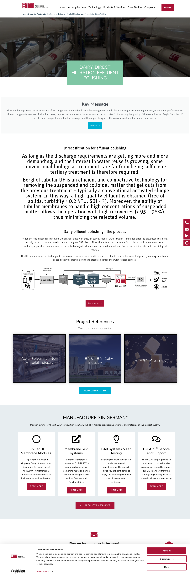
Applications (79, 7)
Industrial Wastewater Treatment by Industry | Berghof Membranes (55, 14)
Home (24, 14)
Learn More (95, 125)
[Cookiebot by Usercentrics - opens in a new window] (18, 572)
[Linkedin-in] (186, 236)
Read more (39, 369)
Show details (42, 571)
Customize (165, 559)
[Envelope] (186, 229)
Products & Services (114, 7)
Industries (64, 7)
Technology (94, 7)
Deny (166, 567)
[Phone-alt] (186, 222)
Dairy (86, 14)
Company (149, 7)
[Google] (186, 243)
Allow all (167, 551)
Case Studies (135, 7)
